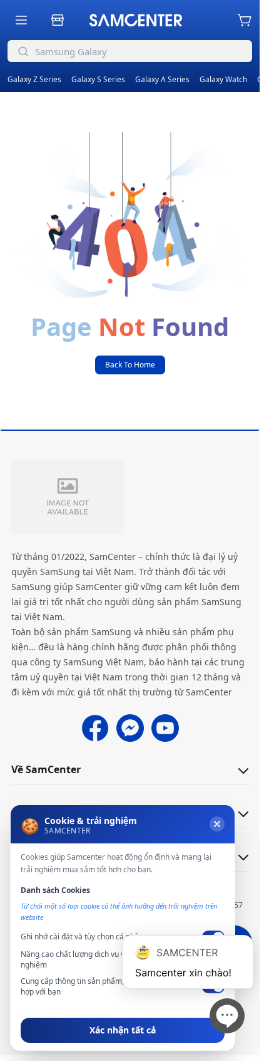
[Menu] (21, 20)
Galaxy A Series (162, 79)
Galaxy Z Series (34, 79)
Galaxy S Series (98, 79)
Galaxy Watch (223, 79)
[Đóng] (217, 823)
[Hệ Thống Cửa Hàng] (57, 20)
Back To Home (130, 364)
